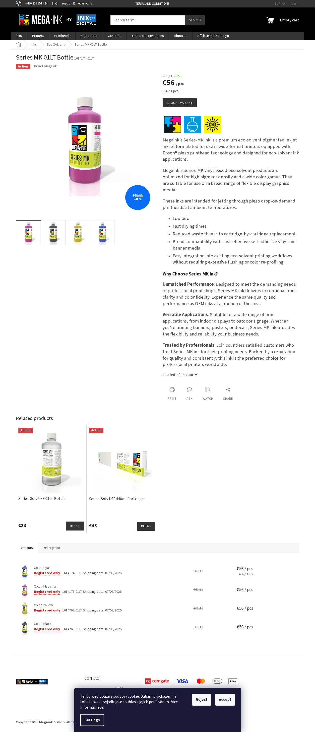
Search (195, 20)
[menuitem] (19, 36)
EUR (278, 3)
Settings (92, 720)
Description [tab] (51, 547)
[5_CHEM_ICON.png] (192, 124)
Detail (75, 526)
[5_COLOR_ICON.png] (172, 124)
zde (100, 707)
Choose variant (180, 102)
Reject (201, 699)
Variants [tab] (27, 547)
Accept (225, 699)
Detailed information (178, 374)
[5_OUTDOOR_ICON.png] (212, 124)
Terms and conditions (152, 3)
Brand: (45, 66)
